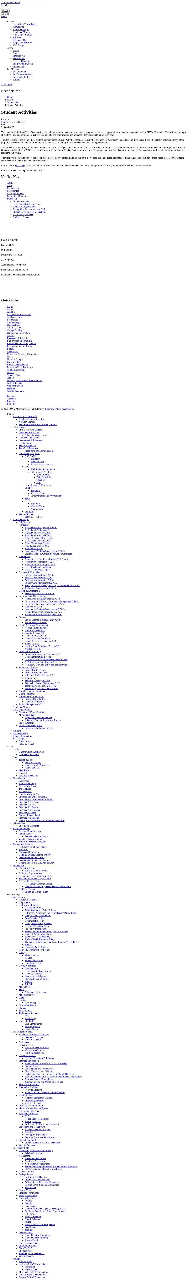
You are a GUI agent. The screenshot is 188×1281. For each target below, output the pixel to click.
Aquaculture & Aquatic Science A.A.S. (43, 598)
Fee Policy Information (35, 928)
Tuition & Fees (26, 760)
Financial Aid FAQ (28, 804)
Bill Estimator (25, 791)
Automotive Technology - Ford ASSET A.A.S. (46, 559)
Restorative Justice (27, 1005)
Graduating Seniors (28, 1087)
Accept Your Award (28, 786)
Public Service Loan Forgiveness (40, 1224)
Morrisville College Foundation (33, 1272)
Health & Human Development (33, 625)
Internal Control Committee (37, 1235)
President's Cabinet (27, 1245)
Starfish (10, 372)
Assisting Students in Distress (38, 1097)
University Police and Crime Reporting (25, 380)
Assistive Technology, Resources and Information (48, 886)
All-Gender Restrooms (35, 992)
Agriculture (24, 525)
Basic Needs (24, 1042)
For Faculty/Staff (21, 77)
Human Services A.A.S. (36, 635)
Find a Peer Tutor (33, 1039)
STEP (27, 501)
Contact (10, 335)
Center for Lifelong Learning (32, 712)
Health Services (26, 1095)
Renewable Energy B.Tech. (37, 680)
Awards (28, 1200)
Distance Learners (27, 1055)
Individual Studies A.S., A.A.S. (39, 675)
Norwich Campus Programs (32, 691)
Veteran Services (26, 514)
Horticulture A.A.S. (34, 548)
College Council (26, 1171)
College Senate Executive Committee (42, 1182)
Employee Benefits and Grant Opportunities (45, 1211)
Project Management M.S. (31, 704)
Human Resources (27, 1198)
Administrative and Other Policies (40, 910)
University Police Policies (36, 947)
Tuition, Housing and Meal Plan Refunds (44, 1082)
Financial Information (29, 1061)
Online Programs (27, 693)
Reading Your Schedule (36, 1134)
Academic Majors (21, 29)
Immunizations (25, 833)
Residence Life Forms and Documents (42, 1124)
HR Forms (30, 1214)
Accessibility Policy (34, 907)
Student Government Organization (29, 212)
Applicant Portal (14, 317)
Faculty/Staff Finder (28, 1195)
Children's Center (21, 217)
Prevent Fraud (31, 1240)
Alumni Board (25, 1261)
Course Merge (25, 1190)
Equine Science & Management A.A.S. (43, 620)
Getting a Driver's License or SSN (35, 855)
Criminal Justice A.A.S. (36, 670)
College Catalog (14, 330)
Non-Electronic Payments (36, 765)
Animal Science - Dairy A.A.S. (39, 538)
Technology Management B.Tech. (40, 588)
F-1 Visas (23, 849)
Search (4, 5)
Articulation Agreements (36, 435)
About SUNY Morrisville (25, 24)
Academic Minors (21, 32)
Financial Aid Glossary (29, 810)
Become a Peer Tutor (34, 1037)
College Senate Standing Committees (42, 1185)
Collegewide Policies (28, 905)
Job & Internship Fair (34, 1053)
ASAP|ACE (30, 456)
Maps (21, 989)
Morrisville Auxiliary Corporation (22, 354)
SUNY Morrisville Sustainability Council (38, 424)
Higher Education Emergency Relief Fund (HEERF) (49, 1074)
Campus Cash (31, 1066)
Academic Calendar (28, 899)
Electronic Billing (33, 762)
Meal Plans (24, 770)
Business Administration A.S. (38, 577)
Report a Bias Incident (17, 364)
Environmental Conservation (32, 596)
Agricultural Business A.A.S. (38, 530)
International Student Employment (35, 860)
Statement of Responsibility (37, 936)
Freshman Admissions (29, 432)
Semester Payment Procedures (39, 1079)
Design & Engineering (29, 591)
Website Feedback (15, 391)
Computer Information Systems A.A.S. (43, 654)
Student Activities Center (12, 122)
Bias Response (31, 968)
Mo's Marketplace (27, 994)
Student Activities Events (30, 204)
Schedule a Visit (26, 744)
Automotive (24, 556)
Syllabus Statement (33, 1153)
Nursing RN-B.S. (33, 649)
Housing (23, 773)
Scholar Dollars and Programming (46, 495)
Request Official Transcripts (20, 367)
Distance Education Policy (37, 926)
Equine (22, 617)
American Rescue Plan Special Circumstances (46, 1063)
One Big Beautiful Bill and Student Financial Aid (41, 820)
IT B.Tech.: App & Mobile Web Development (46, 659)
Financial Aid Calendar (29, 802)
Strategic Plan (13, 375)
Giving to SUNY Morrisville (32, 1264)
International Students (23, 63)
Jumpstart (29, 511)
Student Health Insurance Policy (39, 939)
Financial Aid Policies (29, 818)
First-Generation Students (30, 429)
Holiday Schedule (33, 1216)
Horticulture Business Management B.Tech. (45, 551)
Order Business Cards (29, 1243)
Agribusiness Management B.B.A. (41, 527)
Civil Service (31, 1206)
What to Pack (42, 474)
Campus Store (13, 325)
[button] (1, 8)
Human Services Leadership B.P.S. (41, 641)
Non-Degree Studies (22, 34)
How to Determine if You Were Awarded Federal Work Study (53, 1076)
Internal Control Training (36, 1237)
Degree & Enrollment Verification (34, 950)
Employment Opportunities (19, 341)
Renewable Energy (28, 678)
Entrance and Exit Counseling (33, 796)
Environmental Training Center (21, 343)
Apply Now (6, 84)
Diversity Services (27, 965)
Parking (22, 1000)
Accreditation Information (19, 314)
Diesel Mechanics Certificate (38, 567)
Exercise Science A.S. (35, 630)
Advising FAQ (31, 1132)
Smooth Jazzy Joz (33, 963)
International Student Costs (31, 857)
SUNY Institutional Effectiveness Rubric (43, 1169)
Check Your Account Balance (38, 1071)
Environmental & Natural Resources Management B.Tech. (52, 601)
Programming (37, 509)
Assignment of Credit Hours (38, 915)
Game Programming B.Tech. (38, 657)
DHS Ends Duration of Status (32, 847)
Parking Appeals (32, 1002)
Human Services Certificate (37, 638)
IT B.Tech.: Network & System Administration (46, 664)
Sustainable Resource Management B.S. (43, 614)
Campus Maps (13, 322)
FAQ (38, 482)
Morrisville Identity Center (37, 979)
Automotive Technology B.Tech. (40, 564)
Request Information (22, 42)
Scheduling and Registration (32, 1127)
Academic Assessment (35, 1161)
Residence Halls (20, 40)
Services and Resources (41, 464)
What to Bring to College (30, 839)
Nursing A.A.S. (32, 643)
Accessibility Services (23, 214)
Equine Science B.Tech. (36, 622)
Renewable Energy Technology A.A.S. (43, 683)
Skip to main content (10, 2)
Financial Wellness (27, 812)
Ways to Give (31, 1269)
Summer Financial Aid (29, 815)
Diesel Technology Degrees (37, 543)
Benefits (28, 1203)
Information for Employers (19, 346)
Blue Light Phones (33, 1024)
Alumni (16, 79)
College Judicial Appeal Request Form (42, 1142)
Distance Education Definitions (39, 1058)
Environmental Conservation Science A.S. (44, 604)
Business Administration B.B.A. (39, 580)
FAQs (27, 1116)
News (9, 356)
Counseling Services (34, 1100)
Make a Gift (12, 351)
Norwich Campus (15, 359)
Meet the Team (37, 461)
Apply (16, 50)
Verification (24, 781)
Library (10, 348)
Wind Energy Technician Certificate (41, 688)
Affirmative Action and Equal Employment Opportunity (51, 913)
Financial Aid (19, 56)
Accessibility (67, 409)
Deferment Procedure (35, 921)
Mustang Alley (31, 955)
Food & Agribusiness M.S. (37, 546)
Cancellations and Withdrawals (39, 1068)
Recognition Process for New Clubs (29, 209)
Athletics (17, 37)
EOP (27, 466)
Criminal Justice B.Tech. (36, 672)
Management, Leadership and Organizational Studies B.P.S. (52, 585)
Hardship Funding (27, 783)
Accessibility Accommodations (39, 884)
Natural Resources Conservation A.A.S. (43, 612)
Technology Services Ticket (32, 1253)
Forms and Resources (29, 852)
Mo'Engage (20, 165)
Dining (22, 952)
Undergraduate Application (31, 752)
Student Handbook (27, 1140)
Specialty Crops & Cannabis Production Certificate (48, 554)
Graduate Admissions (29, 437)
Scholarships (19, 58)
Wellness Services (33, 1103)
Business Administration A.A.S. (39, 575)
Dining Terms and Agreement (38, 923)
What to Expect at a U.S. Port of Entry (36, 862)
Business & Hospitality (29, 572)
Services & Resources (41, 485)
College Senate (26, 1174)
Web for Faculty (14, 383)
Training (28, 1229)
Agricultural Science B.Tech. (38, 535)
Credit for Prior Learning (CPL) (39, 451)
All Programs (25, 522)
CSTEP (28, 488)
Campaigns (30, 1266)
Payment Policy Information (38, 934)
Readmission (25, 443)
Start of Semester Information (32, 841)
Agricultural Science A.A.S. (38, 532)
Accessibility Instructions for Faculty (36, 1150)
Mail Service (25, 987)
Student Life (18, 66)
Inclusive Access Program (31, 1105)
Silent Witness (31, 1029)
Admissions (18, 27)
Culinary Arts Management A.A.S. (41, 583)
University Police (27, 1021)
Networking (30, 1018)
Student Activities (21, 201)
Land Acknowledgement (36, 976)
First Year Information (29, 1084)
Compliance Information (18, 333)
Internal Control (26, 1232)
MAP (27, 498)
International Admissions (30, 440)
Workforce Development (30, 725)
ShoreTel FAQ (25, 1248)
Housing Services (33, 1121)
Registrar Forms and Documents (40, 1137)
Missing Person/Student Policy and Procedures (46, 931)
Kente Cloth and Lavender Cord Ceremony (45, 1092)
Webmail (11, 388)
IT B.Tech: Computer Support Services (43, 662)
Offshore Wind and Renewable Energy (43, 720)
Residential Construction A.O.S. (39, 593)
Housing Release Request (36, 1119)
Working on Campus (34, 1050)
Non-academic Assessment (37, 1163)
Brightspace (12, 319)
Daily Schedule (43, 477)
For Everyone (19, 71)
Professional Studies (28, 667)
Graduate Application (29, 754)
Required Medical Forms (36, 836)
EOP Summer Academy (42, 472)
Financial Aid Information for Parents (36, 799)
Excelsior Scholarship (29, 826)
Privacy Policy (14, 362)
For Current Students (22, 74)
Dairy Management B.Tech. (38, 540)
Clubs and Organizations (24, 206)
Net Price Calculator (28, 775)
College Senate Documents (37, 1179)
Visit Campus (19, 45)
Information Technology (30, 651)
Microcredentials (26, 715)
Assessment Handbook (35, 1158)
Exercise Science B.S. (35, 633)
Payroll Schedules (33, 1219)
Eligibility (35, 459)
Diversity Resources (34, 973)
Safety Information (15, 370)
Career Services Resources (37, 1047)
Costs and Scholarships (35, 699)
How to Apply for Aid (29, 794)
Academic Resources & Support (34, 1034)
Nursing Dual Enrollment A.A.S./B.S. (42, 646)
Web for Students (15, 385)
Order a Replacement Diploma (33, 1274)
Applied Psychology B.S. (36, 627)
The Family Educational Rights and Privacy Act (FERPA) (51, 942)
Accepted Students (21, 61)
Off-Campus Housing (29, 1111)
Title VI (28, 984)
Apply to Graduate (33, 1090)
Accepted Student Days (30, 831)
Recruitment (30, 1227)
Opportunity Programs (29, 453)
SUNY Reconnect (27, 445)
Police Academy (26, 723)
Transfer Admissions (28, 448)
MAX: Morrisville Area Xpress (33, 1108)
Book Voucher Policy (35, 918)
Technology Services (28, 1013)
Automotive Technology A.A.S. (39, 561)
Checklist (40, 480)
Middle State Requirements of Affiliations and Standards (51, 1166)
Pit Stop (28, 958)
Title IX (10, 378)
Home (10, 97)
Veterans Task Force (34, 517)
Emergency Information (18, 338)
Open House (25, 741)
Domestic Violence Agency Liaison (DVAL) (45, 1208)
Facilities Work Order (29, 1193)
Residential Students (28, 1113)
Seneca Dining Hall (34, 960)
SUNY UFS (30, 1187)
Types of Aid (25, 789)
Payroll (28, 1222)
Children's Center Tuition (36, 892)
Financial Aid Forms (28, 807)
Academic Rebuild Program (38, 1129)
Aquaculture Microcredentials (38, 717)
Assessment (24, 1156)
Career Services (26, 1045)
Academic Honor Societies (31, 419)
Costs (15, 53)
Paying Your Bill (32, 767)
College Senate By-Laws (36, 1177)
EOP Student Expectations (43, 469)
